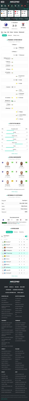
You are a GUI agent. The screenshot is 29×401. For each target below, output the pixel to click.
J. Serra (20, 90)
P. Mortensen (21, 47)
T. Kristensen (21, 55)
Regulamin (22, 287)
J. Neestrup (7, 108)
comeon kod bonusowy (20, 392)
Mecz (2, 32)
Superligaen (7, 19)
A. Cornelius (7, 72)
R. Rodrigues (8, 66)
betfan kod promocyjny (20, 384)
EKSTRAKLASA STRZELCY (6, 357)
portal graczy (20, 292)
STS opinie (3, 374)
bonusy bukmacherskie (6, 392)
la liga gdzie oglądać (5, 324)
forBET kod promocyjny (6, 380)
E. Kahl (20, 77)
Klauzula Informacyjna (11, 292)
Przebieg (4, 35)
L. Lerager (8, 62)
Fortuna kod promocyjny (20, 376)
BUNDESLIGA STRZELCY (5, 365)
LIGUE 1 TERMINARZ (18, 338)
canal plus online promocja (7, 332)
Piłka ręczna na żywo (19, 353)
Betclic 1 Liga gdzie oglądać (7, 337)
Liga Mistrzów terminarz (20, 322)
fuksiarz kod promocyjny (6, 386)
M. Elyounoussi (7, 58)
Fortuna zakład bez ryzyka (21, 388)
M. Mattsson (7, 100)
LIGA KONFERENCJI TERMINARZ (21, 326)
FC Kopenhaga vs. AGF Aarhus (17, 19)
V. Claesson (8, 59)
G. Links (20, 80)
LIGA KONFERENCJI (4, 302)
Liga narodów (4, 317)
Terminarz (16, 32)
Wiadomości (21, 32)
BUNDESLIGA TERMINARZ (19, 336)
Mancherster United (19, 304)
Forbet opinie (4, 384)
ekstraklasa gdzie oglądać (7, 330)
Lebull (2, 388)
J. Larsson (8, 87)
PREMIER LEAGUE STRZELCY (6, 359)
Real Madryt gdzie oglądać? (7, 382)
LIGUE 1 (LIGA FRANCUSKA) (6, 315)
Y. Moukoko (8, 73)
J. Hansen (21, 119)
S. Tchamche (21, 93)
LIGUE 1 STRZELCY (4, 367)
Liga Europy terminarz (20, 324)
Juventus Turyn (18, 316)
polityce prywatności (4, 399)
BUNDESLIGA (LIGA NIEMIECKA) (7, 313)
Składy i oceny (16, 35)
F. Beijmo (21, 111)
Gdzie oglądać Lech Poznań (7, 346)
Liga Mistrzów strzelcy (6, 351)
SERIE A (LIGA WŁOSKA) (5, 311)
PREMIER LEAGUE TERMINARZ (20, 330)
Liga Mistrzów (4, 298)
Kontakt (6, 287)
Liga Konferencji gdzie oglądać (6, 340)
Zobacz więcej (14, 153)
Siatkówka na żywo (19, 351)
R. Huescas (8, 105)
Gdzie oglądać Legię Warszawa (5, 343)
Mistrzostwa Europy (19, 367)
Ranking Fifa (17, 359)
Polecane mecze (18, 363)
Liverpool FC (18, 302)
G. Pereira (8, 69)
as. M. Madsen (21, 48)
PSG (16, 314)
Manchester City (18, 312)
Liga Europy (3, 300)
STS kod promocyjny (19, 374)
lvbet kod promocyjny (20, 386)
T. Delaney (8, 61)
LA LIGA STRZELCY (4, 361)
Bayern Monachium (19, 306)
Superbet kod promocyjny (20, 382)
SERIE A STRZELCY (4, 363)
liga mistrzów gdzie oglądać (21, 369)
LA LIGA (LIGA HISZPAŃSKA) (6, 309)
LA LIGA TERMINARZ (19, 332)
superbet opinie (4, 378)
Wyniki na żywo (4, 9)
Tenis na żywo (18, 355)
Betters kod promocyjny (6, 390)
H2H (8, 32)
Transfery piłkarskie (19, 365)
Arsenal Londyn (18, 308)
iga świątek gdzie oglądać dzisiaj (6, 327)
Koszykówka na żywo (19, 357)
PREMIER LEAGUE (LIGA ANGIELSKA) (5, 307)
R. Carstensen (21, 75)
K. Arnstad (21, 97)
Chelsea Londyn (18, 310)
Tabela (11, 32)
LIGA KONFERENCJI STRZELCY (6, 355)
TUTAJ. (18, 223)
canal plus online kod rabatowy (6, 335)
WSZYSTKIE (26, 9)
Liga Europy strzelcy (5, 353)
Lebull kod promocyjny (20, 390)
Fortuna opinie (4, 376)
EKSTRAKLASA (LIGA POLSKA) (6, 304)
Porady (16, 361)
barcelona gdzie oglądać (6, 322)
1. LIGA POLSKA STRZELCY (6, 369)
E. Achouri (8, 65)
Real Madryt (18, 300)
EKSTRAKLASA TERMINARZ (20, 328)
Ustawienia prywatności (18, 289)
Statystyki (10, 35)
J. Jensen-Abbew (22, 115)
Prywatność (8, 289)
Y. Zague (8, 104)
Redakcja (11, 287)
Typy (5, 32)
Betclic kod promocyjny (20, 378)
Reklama (17, 287)
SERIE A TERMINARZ (19, 334)
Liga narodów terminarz (20, 340)
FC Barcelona (18, 298)
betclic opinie (18, 380)
